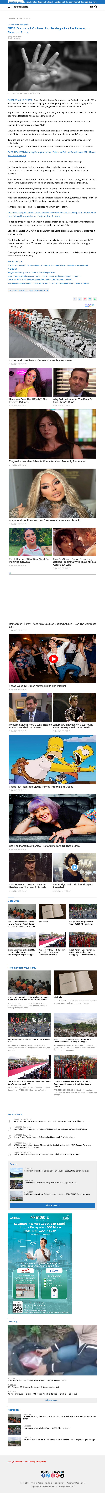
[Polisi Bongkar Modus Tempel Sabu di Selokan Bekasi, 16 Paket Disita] (52, 1350)
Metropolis (24, 24)
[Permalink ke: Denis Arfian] (10, 37)
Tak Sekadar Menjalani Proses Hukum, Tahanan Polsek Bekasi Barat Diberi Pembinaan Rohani (48, 265)
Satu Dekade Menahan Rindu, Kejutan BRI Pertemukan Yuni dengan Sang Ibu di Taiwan (50, 1129)
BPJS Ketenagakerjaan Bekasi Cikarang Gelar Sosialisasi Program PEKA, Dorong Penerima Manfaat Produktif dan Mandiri (52, 1146)
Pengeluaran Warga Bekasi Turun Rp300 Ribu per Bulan (31, 272)
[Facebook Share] (75, 299)
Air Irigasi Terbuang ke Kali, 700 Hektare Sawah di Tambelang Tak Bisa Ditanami (42, 1394)
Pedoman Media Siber (76, 1483)
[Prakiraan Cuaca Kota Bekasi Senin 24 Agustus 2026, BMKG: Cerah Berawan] (16, 1173)
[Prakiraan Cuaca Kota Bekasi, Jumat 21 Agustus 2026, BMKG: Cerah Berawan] (16, 1196)
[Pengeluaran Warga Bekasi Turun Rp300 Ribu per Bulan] (83, 911)
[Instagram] (53, 1475)
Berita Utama (13, 24)
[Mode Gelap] (91, 7)
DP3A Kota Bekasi (16, 290)
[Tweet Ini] (80, 299)
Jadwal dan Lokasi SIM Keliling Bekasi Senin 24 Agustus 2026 (50, 1182)
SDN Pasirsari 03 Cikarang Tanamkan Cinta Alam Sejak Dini (33, 1387)
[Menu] (9, 7)
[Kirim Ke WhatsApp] (95, 299)
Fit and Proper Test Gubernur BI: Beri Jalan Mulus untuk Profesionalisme (44, 1137)
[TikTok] (62, 1476)
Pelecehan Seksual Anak (38, 290)
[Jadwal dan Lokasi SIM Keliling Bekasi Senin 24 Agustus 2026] (16, 1184)
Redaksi (48, 1483)
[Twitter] (48, 1475)
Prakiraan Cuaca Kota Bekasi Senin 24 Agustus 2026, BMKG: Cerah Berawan (56, 1171)
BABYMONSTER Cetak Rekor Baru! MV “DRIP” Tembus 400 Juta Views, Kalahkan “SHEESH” (52, 1121)
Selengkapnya (51, 1205)
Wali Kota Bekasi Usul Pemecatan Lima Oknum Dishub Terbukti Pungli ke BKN (46, 1154)
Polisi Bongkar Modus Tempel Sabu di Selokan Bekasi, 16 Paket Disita (37, 1380)
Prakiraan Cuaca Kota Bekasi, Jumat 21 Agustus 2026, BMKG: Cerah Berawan (57, 1194)
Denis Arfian (17, 37)
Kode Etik (24, 1483)
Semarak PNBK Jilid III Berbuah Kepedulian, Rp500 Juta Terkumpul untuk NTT (41, 280)
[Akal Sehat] (52, 911)
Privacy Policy (37, 1483)
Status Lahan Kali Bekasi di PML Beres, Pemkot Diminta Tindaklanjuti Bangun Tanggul (44, 276)
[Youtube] (58, 1475)
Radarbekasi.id (20, 6)
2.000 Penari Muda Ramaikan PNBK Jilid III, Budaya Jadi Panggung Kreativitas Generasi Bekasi (48, 283)
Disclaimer (59, 1483)
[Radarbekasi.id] (52, 1472)
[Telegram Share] (90, 299)
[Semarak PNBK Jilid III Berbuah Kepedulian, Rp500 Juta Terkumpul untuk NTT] (52, 939)
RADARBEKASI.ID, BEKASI (20, 100)
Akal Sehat (12, 269)
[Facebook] (43, 1475)
